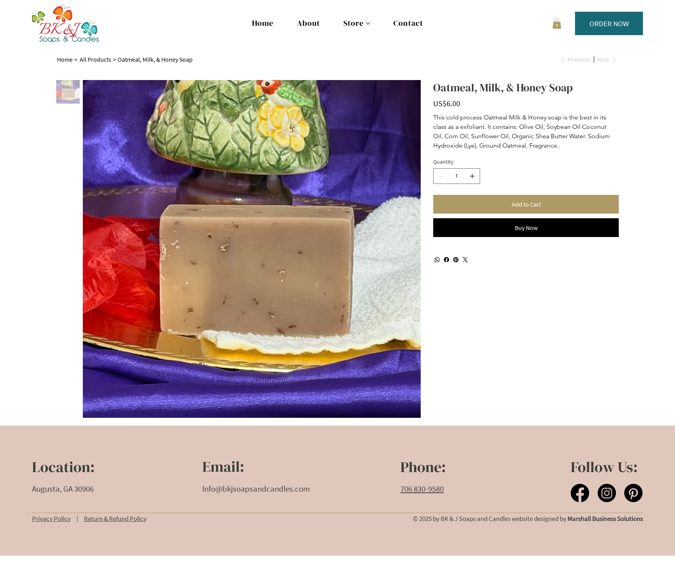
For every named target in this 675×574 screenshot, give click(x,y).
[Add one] (472, 176)
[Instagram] (607, 493)
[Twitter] (465, 260)
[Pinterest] (456, 260)
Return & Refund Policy (115, 518)
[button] (556, 23)
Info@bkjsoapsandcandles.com (256, 489)
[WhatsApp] (437, 260)
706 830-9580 (422, 489)
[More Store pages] (368, 23)
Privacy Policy (51, 518)
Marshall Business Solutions (605, 518)
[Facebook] (446, 260)
